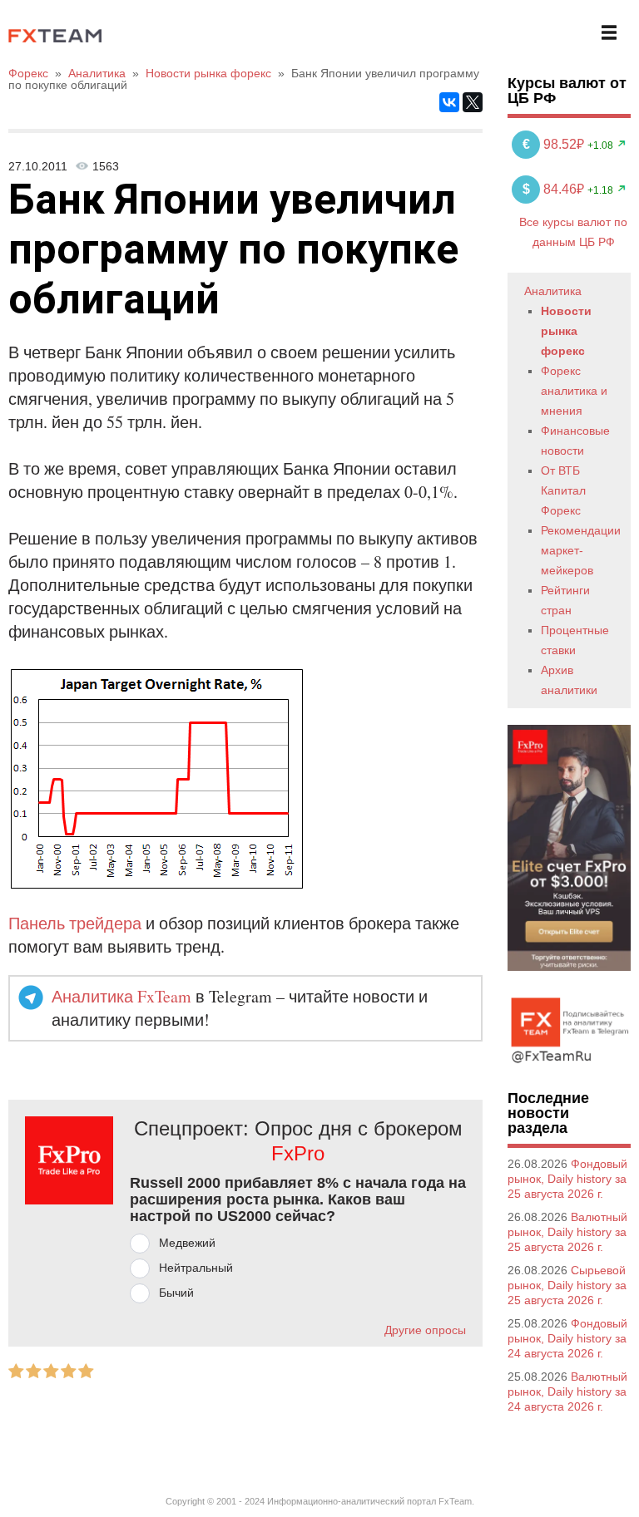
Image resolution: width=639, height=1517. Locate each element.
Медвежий (187, 1242)
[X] (473, 102)
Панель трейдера (74, 923)
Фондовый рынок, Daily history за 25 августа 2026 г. (567, 1178)
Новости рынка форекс (566, 330)
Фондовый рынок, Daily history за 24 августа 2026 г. (567, 1338)
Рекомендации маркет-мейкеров (581, 550)
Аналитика (553, 291)
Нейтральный (196, 1267)
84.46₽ (555, 189)
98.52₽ (555, 144)
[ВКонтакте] (449, 102)
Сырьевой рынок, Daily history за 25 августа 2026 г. (567, 1285)
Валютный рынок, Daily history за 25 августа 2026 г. (567, 1231)
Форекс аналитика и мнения (574, 390)
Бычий (176, 1292)
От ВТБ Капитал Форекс (563, 490)
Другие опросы (425, 1330)
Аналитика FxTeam (121, 996)
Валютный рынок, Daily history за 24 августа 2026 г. (567, 1391)
